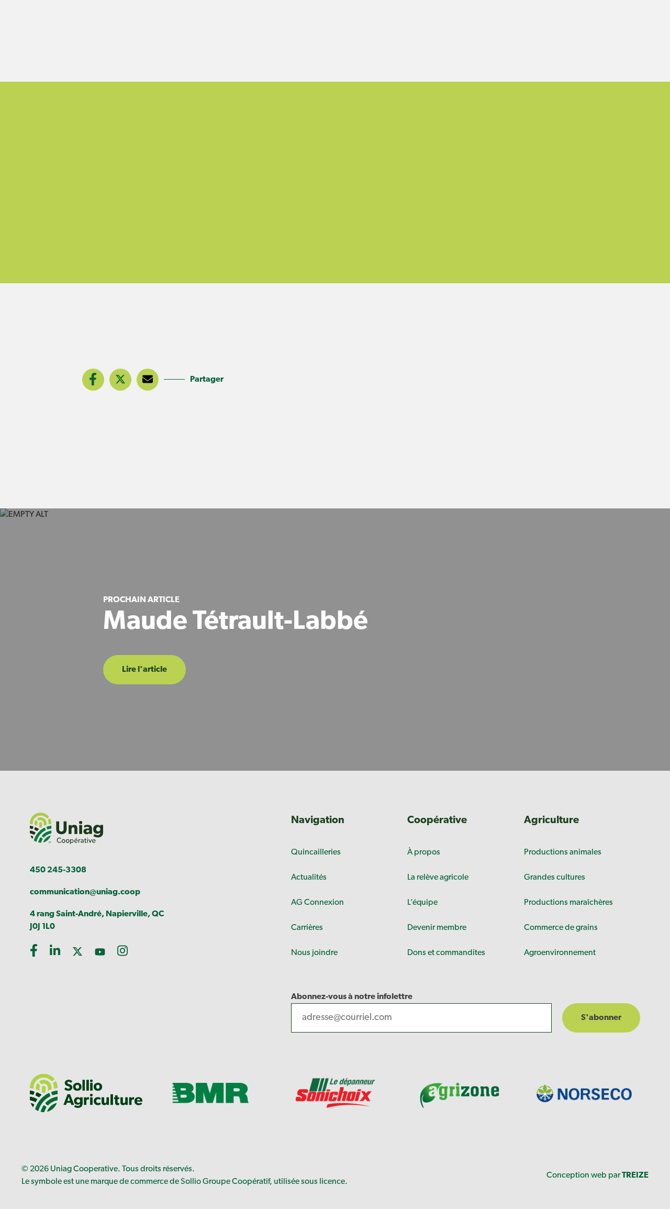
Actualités (309, 877)
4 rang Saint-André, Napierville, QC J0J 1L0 (97, 920)
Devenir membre (436, 928)
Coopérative (437, 820)
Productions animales (562, 852)
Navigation (317, 820)
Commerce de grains (561, 928)
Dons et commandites (446, 953)
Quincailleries (316, 852)
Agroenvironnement (560, 953)
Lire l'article (144, 669)
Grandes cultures (554, 877)
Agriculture (551, 820)
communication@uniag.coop (85, 892)
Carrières (307, 928)
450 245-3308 (58, 870)
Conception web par (597, 1175)
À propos (423, 852)
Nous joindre (314, 953)
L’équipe (422, 903)
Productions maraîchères (568, 903)
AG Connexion (317, 903)
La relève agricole (437, 877)
